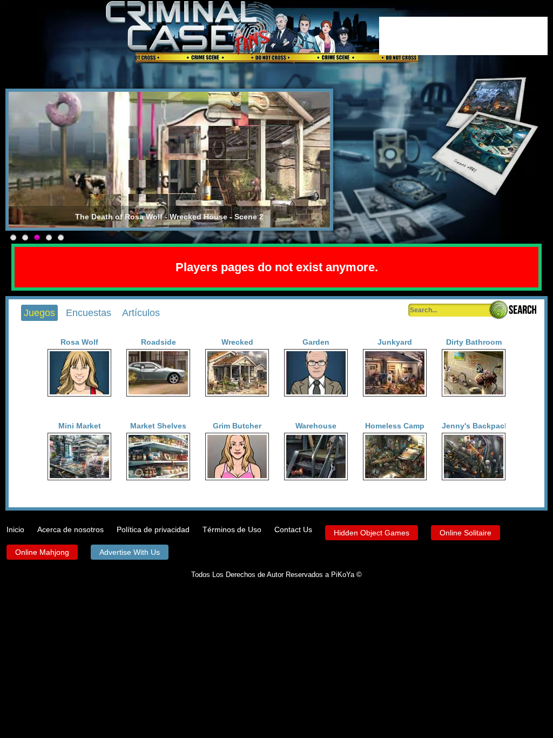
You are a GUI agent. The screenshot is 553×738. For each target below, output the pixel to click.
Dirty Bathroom (474, 342)
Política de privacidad (153, 529)
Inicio (15, 529)
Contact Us (293, 529)
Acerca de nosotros (70, 529)
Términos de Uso (232, 529)
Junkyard (394, 342)
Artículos (141, 312)
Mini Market (79, 425)
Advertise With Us (129, 552)
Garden (315, 342)
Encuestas (88, 312)
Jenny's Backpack (473, 425)
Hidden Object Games (371, 532)
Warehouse (315, 425)
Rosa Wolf (79, 342)
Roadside (158, 342)
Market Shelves (158, 425)
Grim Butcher (237, 425)
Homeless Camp (394, 425)
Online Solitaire (465, 532)
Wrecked (237, 342)
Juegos (39, 312)
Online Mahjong (42, 552)
